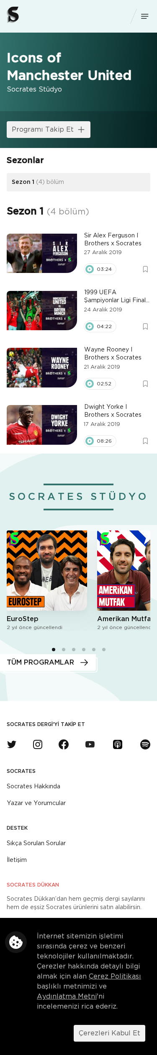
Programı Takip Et (43, 129)
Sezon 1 (38, 182)
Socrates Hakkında (33, 787)
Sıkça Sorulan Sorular (36, 843)
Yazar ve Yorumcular (36, 803)
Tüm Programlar (40, 662)
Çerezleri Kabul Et (109, 1033)
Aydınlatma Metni (67, 996)
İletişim (17, 860)
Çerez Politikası (115, 976)
